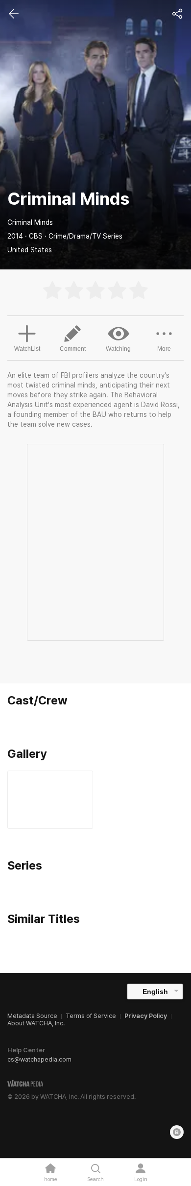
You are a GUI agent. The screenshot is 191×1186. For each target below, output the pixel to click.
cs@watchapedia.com (39, 1059)
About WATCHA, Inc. (36, 1023)
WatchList (27, 348)
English (155, 991)
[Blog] (177, 1132)
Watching (118, 348)
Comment (73, 348)
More (164, 348)
